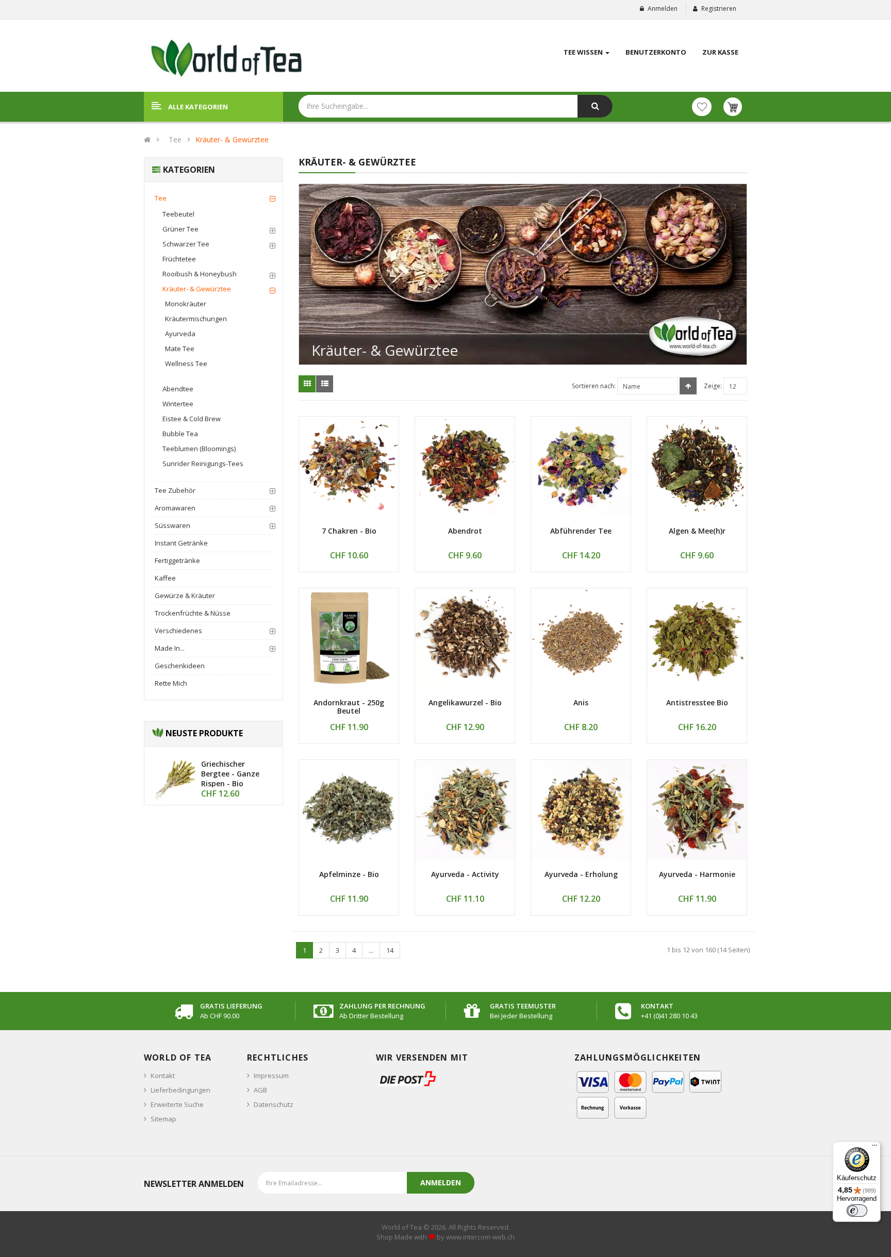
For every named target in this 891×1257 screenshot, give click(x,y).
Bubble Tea (180, 433)
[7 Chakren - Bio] (349, 466)
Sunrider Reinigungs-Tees (202, 463)
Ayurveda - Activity (465, 874)
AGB (260, 1090)
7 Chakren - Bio (349, 531)
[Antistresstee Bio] (697, 638)
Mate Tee (179, 348)
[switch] (857, 1210)
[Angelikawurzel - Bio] (465, 638)
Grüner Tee (180, 229)
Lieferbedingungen (180, 1090)
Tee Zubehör (175, 490)
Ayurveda (180, 333)
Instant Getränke (181, 543)
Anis (580, 702)
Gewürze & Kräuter (185, 595)
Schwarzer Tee (185, 244)
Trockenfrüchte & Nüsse (192, 613)
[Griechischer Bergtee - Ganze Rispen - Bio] (175, 779)
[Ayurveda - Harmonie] (697, 809)
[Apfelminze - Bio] (349, 809)
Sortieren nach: (594, 386)
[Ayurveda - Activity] (465, 809)
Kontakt (163, 1075)
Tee (175, 139)
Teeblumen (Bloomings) (199, 448)
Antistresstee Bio (697, 702)
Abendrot (465, 531)
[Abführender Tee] (581, 466)
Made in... (170, 648)
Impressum (271, 1075)
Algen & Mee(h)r (697, 531)
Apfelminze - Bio (349, 874)
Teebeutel (178, 214)
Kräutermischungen (196, 318)
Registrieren (718, 8)
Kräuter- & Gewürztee (232, 139)
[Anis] (581, 638)
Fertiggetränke (177, 560)
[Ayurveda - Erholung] (581, 809)
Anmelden (663, 8)
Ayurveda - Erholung (581, 874)
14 (389, 950)
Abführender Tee (581, 531)
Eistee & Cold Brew (191, 418)
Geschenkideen (180, 665)
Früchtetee (179, 258)
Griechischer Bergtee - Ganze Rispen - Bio (230, 773)
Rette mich (171, 683)
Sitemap (163, 1118)
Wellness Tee (186, 363)
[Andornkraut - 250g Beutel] (349, 638)
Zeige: (713, 386)
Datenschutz (273, 1104)
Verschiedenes (178, 630)
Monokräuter (185, 303)
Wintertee (177, 403)
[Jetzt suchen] (595, 106)
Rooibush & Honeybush (199, 273)
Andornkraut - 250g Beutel (349, 707)
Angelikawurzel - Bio (465, 702)
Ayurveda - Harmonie (697, 874)
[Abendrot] (465, 466)
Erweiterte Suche (177, 1104)
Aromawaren (175, 507)
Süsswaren (172, 525)
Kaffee (165, 578)
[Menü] (874, 1148)
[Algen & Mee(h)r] (697, 466)
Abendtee (177, 388)
